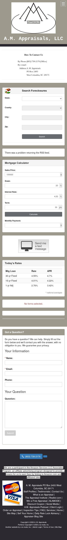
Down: (7, 181)
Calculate (33, 214)
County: (8, 107)
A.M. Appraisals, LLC (33, 39)
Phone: (8, 379)
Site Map (58, 527)
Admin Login (37, 527)
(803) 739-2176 (33, 456)
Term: (7, 202)
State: (7, 98)
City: (7, 117)
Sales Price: (10, 170)
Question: (10, 398)
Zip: (6, 126)
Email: (9, 368)
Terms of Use (48, 527)
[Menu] (63, 3)
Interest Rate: (11, 192)
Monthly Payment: (13, 220)
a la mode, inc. (25, 527)
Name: (9, 358)
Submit (10, 433)
